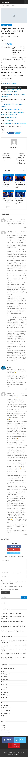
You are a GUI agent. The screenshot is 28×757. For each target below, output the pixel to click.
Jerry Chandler (6, 649)
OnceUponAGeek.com (10, 109)
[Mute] (21, 87)
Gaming (5, 687)
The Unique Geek (5, 2)
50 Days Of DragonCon (8, 174)
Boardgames (6, 674)
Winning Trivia (9, 120)
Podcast (13, 126)
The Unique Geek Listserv (19, 123)
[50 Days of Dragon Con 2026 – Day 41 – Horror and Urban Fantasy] (20, 177)
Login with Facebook (15, 546)
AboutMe (3, 106)
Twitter (20, 104)
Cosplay (5, 681)
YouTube (5, 715)
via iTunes (8, 94)
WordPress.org (6, 732)
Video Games (6, 713)
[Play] (3, 87)
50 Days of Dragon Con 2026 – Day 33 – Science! (13, 631)
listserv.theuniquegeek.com (9, 83)
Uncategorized (6, 710)
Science (5, 697)
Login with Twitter (15, 552)
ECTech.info (14, 104)
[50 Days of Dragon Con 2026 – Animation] (8, 177)
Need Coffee (17, 112)
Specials (5, 700)
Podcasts (9, 25)
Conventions (6, 679)
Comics (5, 676)
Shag (8, 367)
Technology (6, 702)
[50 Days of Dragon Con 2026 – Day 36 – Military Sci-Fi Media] (20, 193)
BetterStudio (17, 754)
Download (18, 89)
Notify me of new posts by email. (10, 589)
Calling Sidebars (8, 123)
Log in (4, 725)
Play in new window (10, 89)
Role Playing (6, 694)
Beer (4, 671)
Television (19, 126)
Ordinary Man (7, 104)
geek (10, 126)
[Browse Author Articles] (14, 142)
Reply (26, 227)
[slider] (24, 87)
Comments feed (6, 730)
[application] (14, 87)
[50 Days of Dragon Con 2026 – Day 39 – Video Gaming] (8, 193)
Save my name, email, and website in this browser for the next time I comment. (13, 582)
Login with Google (15, 549)
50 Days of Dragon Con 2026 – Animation (11, 613)
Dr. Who (3, 25)
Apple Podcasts (10, 91)
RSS (16, 91)
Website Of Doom (12, 114)
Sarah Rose (5, 640)
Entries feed (5, 727)
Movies (5, 689)
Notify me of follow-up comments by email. (13, 586)
